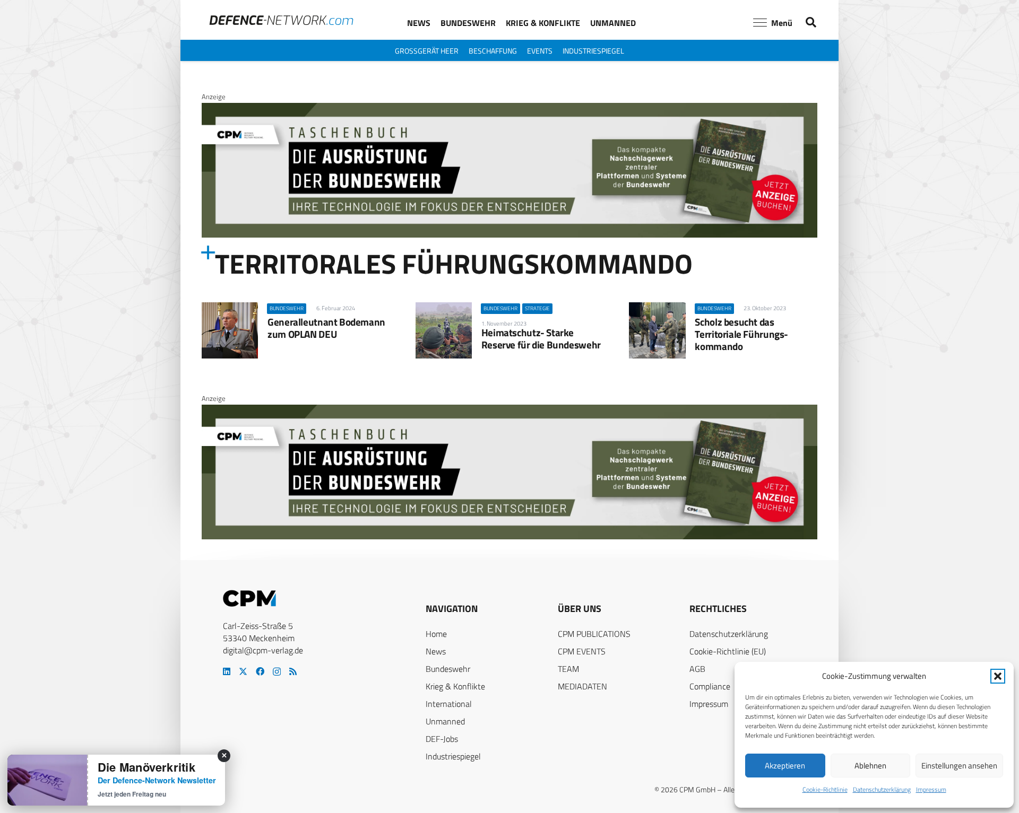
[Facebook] (260, 671)
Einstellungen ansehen (959, 765)
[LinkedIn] (226, 671)
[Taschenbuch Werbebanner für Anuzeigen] (509, 235)
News (436, 651)
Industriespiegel (453, 756)
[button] (997, 676)
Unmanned (445, 721)
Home (436, 633)
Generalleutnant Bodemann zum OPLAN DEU (326, 328)
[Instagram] (277, 672)
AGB (697, 668)
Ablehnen (870, 765)
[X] (243, 671)
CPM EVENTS (582, 651)
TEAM (568, 668)
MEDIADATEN (582, 686)
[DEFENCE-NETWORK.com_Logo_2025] (281, 20)
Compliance (709, 686)
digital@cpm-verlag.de (263, 650)
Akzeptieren (785, 765)
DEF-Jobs (442, 738)
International (449, 703)
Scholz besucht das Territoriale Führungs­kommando (741, 334)
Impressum (931, 789)
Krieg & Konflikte (455, 686)
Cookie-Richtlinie (825, 789)
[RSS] (293, 671)
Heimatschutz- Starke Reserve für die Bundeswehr (541, 338)
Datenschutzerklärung (882, 789)
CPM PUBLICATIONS (594, 633)
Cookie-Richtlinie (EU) (727, 651)
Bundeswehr (448, 668)
